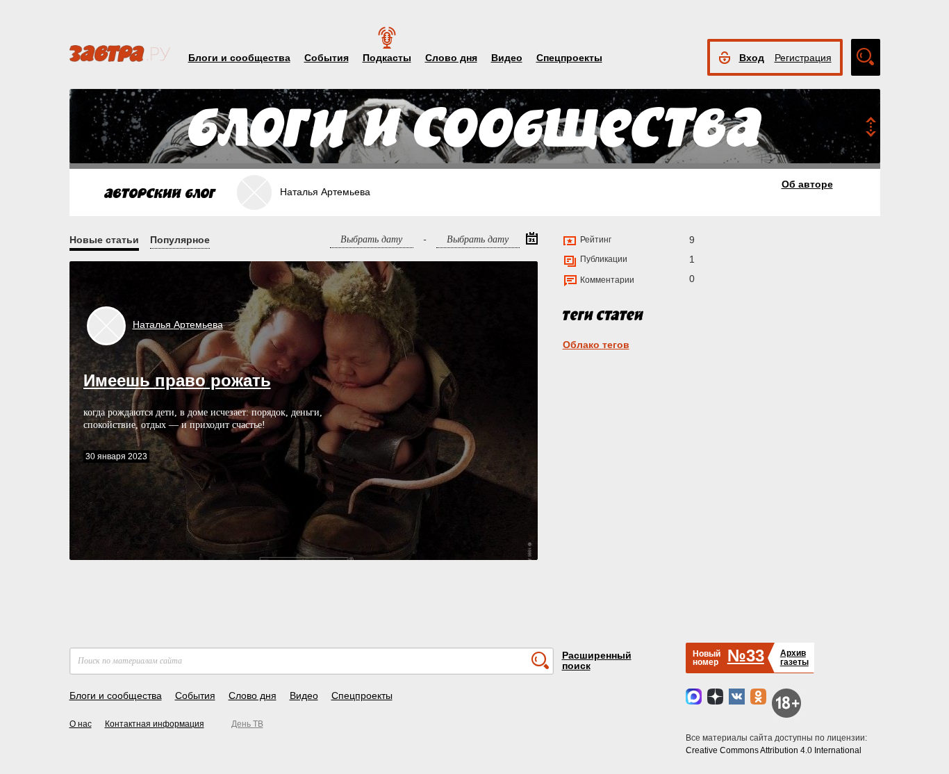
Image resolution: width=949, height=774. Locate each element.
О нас (80, 724)
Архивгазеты (794, 657)
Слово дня (451, 57)
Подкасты (387, 57)
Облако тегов (596, 344)
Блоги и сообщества (239, 57)
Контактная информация (154, 724)
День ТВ (247, 724)
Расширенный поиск (597, 660)
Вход (751, 57)
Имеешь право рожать (177, 380)
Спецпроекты (569, 57)
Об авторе (807, 184)
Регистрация (803, 57)
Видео (506, 57)
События (326, 57)
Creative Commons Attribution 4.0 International (773, 750)
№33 (745, 655)
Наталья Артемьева (178, 324)
